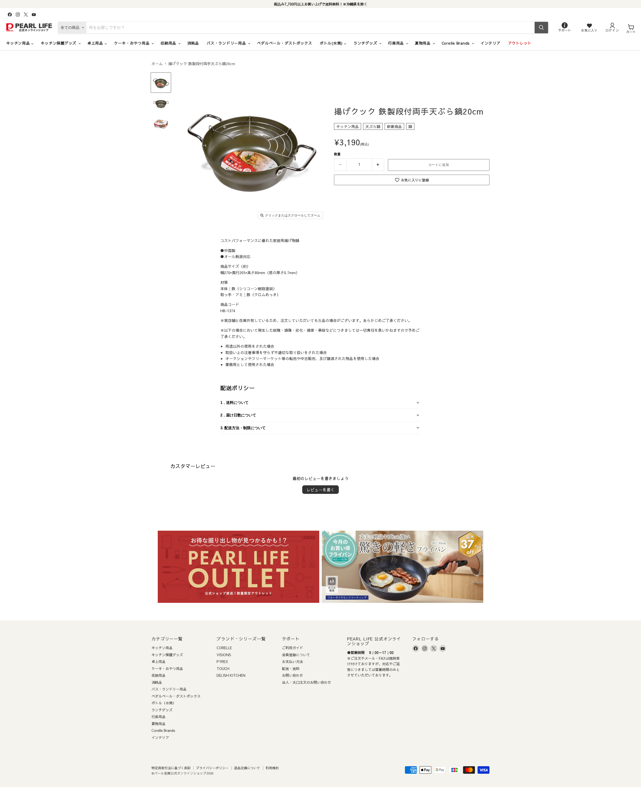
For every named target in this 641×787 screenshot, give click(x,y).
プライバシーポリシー (212, 768)
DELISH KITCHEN (231, 675)
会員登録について (296, 654)
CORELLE (224, 647)
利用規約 (272, 768)
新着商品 (394, 126)
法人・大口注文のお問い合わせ (306, 682)
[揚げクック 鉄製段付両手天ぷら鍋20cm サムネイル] (161, 82)
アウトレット (520, 43)
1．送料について (234, 402)
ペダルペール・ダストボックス (284, 43)
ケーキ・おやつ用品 (132, 43)
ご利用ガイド (292, 647)
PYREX (222, 661)
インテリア (491, 43)
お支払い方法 (292, 661)
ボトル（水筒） (163, 702)
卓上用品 (96, 43)
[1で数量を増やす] (378, 164)
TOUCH (223, 668)
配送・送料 (290, 668)
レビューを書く (320, 489)
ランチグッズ (366, 43)
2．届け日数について (238, 415)
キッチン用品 (18, 43)
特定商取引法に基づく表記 (171, 768)
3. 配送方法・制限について (243, 428)
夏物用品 (423, 43)
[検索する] (541, 27)
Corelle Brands (456, 43)
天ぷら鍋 (372, 126)
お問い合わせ (292, 675)
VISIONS (224, 654)
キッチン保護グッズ (59, 43)
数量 (337, 154)
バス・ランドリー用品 (227, 43)
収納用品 (169, 43)
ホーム (157, 63)
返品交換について (247, 768)
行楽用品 (396, 43)
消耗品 (193, 43)
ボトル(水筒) (332, 43)
